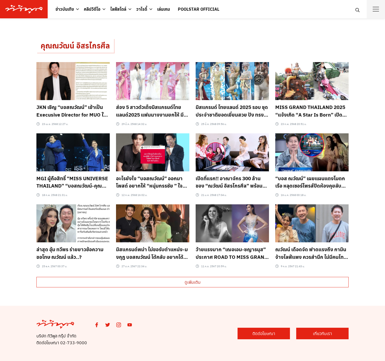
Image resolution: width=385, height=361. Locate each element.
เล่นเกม (163, 9)
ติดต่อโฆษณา (263, 333)
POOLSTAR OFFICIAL (198, 9)
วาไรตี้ (141, 9)
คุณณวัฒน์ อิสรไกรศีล (75, 45)
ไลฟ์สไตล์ (118, 9)
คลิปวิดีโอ (92, 9)
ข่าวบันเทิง (65, 9)
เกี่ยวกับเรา (322, 333)
